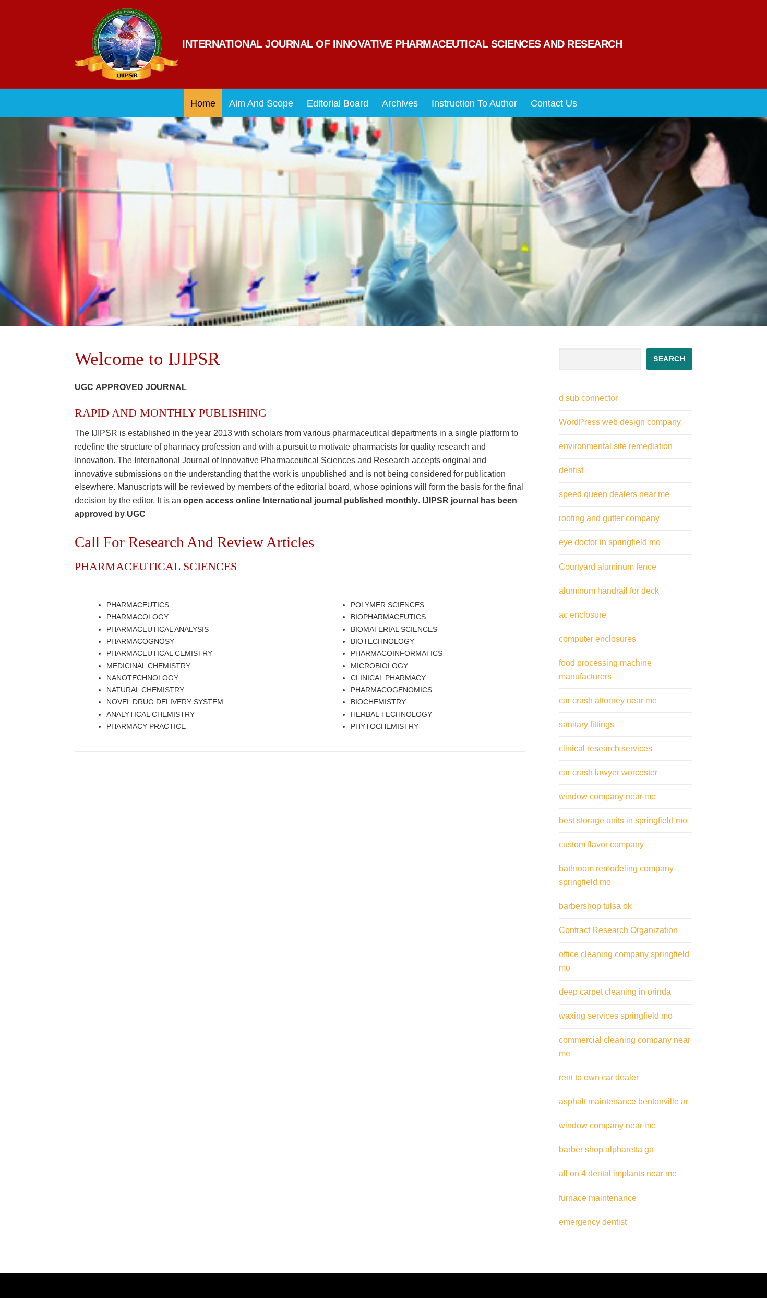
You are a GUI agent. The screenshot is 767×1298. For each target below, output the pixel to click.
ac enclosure (582, 614)
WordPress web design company (620, 422)
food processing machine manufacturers (605, 669)
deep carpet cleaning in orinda (615, 991)
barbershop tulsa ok (595, 906)
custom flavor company (601, 844)
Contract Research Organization (618, 930)
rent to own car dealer (599, 1077)
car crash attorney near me (608, 700)
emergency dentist (593, 1222)
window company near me (607, 796)
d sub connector (588, 398)
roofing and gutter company (609, 518)
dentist (571, 470)
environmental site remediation (616, 446)
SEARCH (669, 359)
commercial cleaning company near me (624, 1046)
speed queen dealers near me (614, 494)
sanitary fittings (586, 724)
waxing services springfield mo (616, 1015)
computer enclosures (597, 638)
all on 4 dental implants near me (618, 1173)
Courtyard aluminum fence (607, 566)
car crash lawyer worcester (608, 772)
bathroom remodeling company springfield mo (616, 875)
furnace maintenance (598, 1198)
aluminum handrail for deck (609, 590)
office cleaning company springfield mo (624, 961)
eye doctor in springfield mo (610, 542)
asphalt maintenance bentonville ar (623, 1101)
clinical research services (605, 748)
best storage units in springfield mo (623, 820)
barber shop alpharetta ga (606, 1149)
